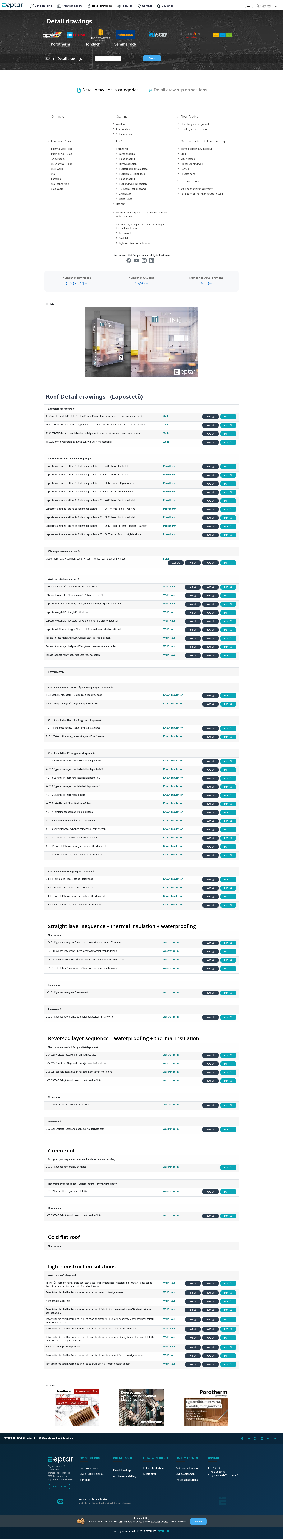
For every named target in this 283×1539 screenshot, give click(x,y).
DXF (191, 562)
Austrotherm (171, 942)
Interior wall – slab (61, 163)
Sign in (249, 6)
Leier (166, 558)
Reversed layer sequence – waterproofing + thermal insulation (140, 226)
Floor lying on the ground (195, 124)
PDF (226, 416)
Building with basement (194, 129)
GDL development (185, 1474)
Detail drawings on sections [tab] (180, 90)
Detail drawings (102, 5)
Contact (147, 5)
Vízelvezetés (188, 158)
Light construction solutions (134, 243)
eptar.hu (9, 1438)
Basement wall (190, 181)
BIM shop (168, 5)
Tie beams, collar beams (132, 188)
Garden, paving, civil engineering (203, 141)
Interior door (123, 129)
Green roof (125, 193)
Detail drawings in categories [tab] (109, 90)
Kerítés (185, 168)
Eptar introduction (153, 1468)
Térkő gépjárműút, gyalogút (196, 148)
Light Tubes (125, 198)
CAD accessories (89, 1468)
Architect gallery (72, 5)
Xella (166, 416)
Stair (53, 173)
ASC (174, 562)
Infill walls (57, 168)
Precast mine (188, 173)
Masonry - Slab (61, 141)
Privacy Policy (141, 1518)
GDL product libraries (92, 1474)
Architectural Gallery (124, 1476)
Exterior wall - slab (61, 153)
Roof (119, 141)
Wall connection (60, 183)
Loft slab (56, 178)
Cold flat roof (126, 238)
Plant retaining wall (192, 163)
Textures (126, 5)
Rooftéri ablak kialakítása (133, 168)
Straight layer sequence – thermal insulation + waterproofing (142, 214)
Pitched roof (122, 148)
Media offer (149, 1474)
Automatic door (124, 134)
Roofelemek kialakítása (132, 173)
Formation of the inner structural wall (202, 193)
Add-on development (187, 1468)
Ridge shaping (127, 158)
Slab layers (57, 188)
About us (58, 1486)
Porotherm (169, 466)
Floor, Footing (190, 116)
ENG (276, 6)
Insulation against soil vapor (197, 188)
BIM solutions (43, 5)
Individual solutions (187, 1479)
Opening (122, 116)
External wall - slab (62, 148)
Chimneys (57, 116)
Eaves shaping (127, 153)
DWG (209, 416)
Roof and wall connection (133, 183)
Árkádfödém (58, 158)
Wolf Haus (169, 586)
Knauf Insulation (173, 695)
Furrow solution (128, 163)
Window (120, 124)
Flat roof (120, 204)
